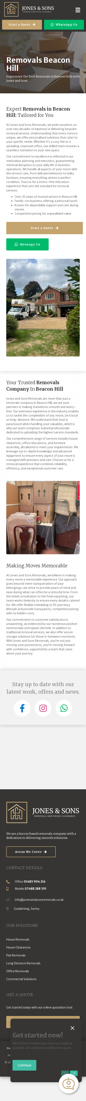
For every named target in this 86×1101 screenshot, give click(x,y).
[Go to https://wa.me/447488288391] (64, 708)
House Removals (17, 939)
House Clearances (18, 947)
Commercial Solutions (21, 979)
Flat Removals (16, 955)
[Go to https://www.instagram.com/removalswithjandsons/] (43, 708)
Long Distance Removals (23, 963)
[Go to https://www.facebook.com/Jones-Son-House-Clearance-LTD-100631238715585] (22, 708)
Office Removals (17, 971)
